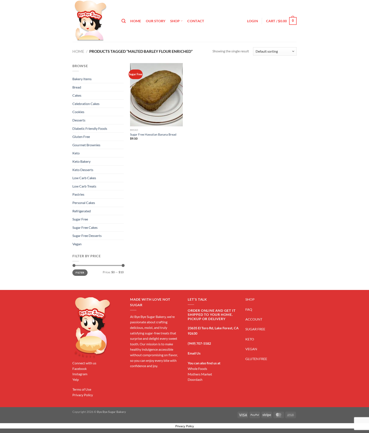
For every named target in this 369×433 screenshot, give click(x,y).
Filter (80, 272)
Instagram (79, 374)
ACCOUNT (253, 319)
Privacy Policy (82, 395)
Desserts (78, 120)
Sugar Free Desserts (87, 235)
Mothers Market (200, 374)
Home (135, 21)
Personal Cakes (83, 203)
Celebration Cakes (86, 104)
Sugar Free (80, 219)
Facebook (79, 368)
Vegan (77, 244)
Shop (175, 21)
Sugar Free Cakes (85, 227)
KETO (249, 339)
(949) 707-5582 (199, 343)
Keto (76, 153)
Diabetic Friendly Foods (89, 128)
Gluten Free (81, 136)
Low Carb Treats (84, 186)
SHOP (250, 299)
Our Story (155, 21)
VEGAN (251, 349)
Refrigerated (81, 211)
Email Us (194, 353)
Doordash (195, 379)
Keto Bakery (81, 161)
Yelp (75, 379)
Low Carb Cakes (84, 178)
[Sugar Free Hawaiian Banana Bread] (156, 94)
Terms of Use (81, 389)
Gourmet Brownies (86, 145)
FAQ (248, 309)
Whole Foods (197, 368)
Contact (195, 21)
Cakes (76, 95)
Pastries (78, 194)
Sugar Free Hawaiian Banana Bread (153, 134)
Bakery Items (82, 79)
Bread (76, 87)
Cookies (78, 112)
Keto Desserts (82, 170)
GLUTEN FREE (256, 359)
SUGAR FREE (255, 329)
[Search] (124, 20)
